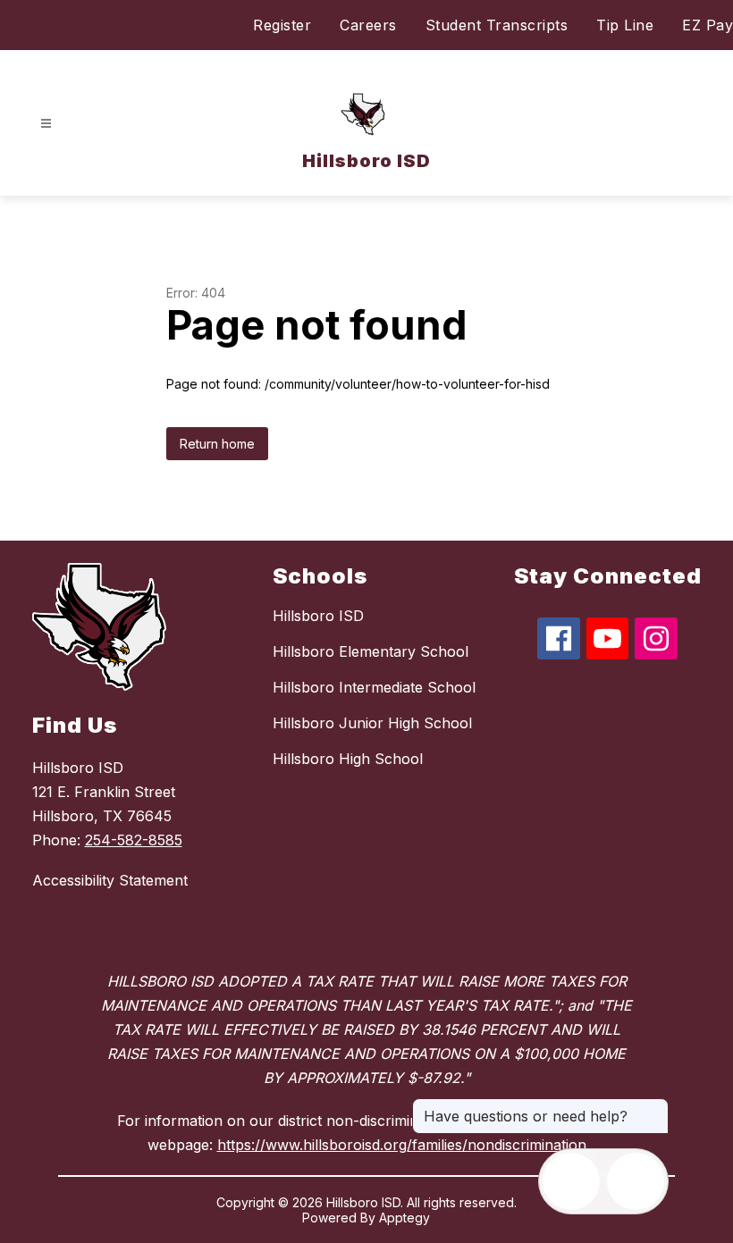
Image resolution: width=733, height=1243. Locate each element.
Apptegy (404, 1217)
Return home (217, 443)
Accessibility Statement (110, 880)
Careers (368, 25)
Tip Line (624, 25)
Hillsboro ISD (318, 616)
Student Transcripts (497, 25)
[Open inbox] (571, 1181)
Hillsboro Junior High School (372, 723)
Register (282, 25)
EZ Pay (707, 25)
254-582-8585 (133, 840)
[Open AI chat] (635, 1181)
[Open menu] (46, 123)
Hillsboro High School (348, 759)
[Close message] (654, 1107)
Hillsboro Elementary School (370, 651)
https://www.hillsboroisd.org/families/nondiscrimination (401, 1145)
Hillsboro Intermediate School (374, 687)
